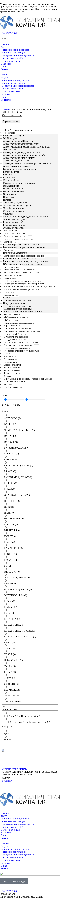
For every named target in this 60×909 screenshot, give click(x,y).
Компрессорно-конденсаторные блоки (21, 289)
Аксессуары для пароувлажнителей (21, 152)
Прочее (7, 353)
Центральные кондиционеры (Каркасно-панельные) (28, 379)
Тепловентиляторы (12, 367)
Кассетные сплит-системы (18, 308)
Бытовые (7, 297)
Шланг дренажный (13, 222)
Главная (5, 44)
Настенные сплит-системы (18, 300)
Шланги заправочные (14, 225)
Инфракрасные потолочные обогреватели (23, 281)
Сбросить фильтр (11, 121)
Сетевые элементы (12, 365)
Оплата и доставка (10, 61)
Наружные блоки (12, 326)
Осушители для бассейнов (16, 337)
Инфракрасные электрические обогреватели (24, 284)
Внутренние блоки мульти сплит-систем (22, 272)
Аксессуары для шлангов (16, 160)
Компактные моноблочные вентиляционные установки (29, 286)
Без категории (10, 231)
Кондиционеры (11, 295)
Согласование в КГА (12, 58)
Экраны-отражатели (13, 227)
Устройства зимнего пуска (17, 205)
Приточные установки (15, 253)
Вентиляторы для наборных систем (21, 244)
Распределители (11, 359)
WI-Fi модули (10, 138)
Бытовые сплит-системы (15, 236)
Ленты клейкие (11, 180)
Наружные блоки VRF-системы (18, 328)
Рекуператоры (10, 362)
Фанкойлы (8, 376)
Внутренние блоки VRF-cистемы (19, 270)
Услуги (4, 47)
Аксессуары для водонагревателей (21, 144)
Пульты (7, 199)
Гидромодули (10, 278)
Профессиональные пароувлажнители (21, 351)
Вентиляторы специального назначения (24, 247)
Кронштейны (10, 177)
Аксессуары (9, 133)
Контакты (6, 69)
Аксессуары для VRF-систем (18, 141)
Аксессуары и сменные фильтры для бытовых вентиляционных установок (27, 165)
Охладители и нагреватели (16, 340)
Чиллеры (8, 384)
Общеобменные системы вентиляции (22, 264)
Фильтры (8, 213)
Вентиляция (9, 250)
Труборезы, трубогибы (15, 202)
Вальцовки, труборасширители (19, 169)
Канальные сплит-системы (18, 306)
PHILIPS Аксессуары (14, 135)
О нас (4, 66)
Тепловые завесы (12, 370)
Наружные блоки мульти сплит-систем (22, 331)
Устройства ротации (13, 208)
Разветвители (10, 356)
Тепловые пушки (12, 373)
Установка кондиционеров (15, 49)
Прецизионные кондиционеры (18, 345)
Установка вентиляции (14, 52)
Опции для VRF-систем (15, 334)
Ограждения (9, 194)
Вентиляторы (10, 242)
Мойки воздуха (11, 320)
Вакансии (6, 63)
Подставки (8, 197)
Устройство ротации (13, 211)
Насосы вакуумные (13, 188)
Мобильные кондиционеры (16, 317)
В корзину (7, 780)
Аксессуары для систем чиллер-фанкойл (24, 155)
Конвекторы (9, 292)
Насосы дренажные (13, 191)
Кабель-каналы (11, 171)
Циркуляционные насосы (15, 381)
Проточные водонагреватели (17, 348)
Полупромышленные (14, 303)
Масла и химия (11, 185)
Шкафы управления (13, 387)
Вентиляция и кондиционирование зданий (24, 256)
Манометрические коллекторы (19, 183)
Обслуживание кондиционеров (18, 55)
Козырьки (8, 174)
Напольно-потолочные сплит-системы (24, 311)
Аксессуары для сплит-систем (19, 158)
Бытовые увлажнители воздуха (18, 239)
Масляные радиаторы (13, 314)
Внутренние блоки (12, 267)
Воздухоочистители (13, 275)
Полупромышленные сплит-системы (21, 342)
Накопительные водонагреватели (19, 323)
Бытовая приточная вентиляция (19, 258)
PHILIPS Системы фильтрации (18, 130)
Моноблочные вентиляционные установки (25, 261)
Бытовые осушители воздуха (17, 233)
